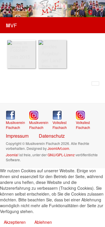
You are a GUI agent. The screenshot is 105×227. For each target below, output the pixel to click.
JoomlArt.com (58, 148)
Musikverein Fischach (15, 125)
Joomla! (12, 154)
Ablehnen (43, 222)
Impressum (17, 135)
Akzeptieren (15, 222)
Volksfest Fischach (59, 125)
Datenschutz (52, 135)
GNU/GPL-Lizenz (61, 154)
